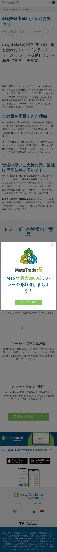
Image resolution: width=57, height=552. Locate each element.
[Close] (53, 244)
